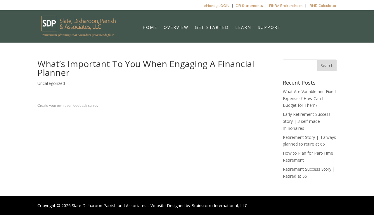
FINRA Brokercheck (286, 6)
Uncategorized (51, 83)
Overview (176, 27)
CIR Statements (249, 6)
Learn (243, 27)
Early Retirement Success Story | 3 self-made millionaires (306, 121)
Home (150, 27)
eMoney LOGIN (216, 6)
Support (269, 27)
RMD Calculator (323, 6)
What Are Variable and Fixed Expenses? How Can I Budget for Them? (309, 98)
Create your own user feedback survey (67, 106)
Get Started (212, 27)
